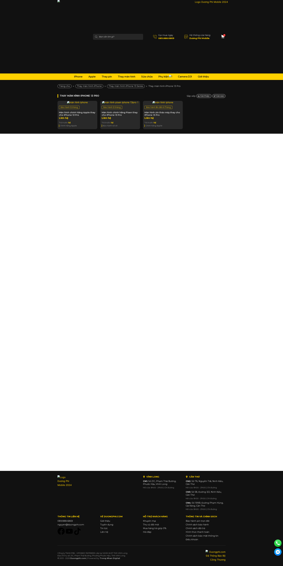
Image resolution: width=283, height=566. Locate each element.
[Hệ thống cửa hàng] (186, 37)
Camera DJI (185, 76)
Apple (92, 76)
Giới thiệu (203, 76)
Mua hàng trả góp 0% (154, 528)
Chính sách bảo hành (197, 524)
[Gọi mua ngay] (155, 37)
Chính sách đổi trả (195, 528)
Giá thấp (205, 96)
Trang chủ (64, 86)
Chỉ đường (169, 487)
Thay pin (107, 76)
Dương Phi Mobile (199, 38)
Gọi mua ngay (165, 35)
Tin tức (104, 528)
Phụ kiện (163, 76)
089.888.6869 (166, 38)
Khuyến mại (149, 521)
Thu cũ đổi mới (151, 524)
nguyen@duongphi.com (70, 524)
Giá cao (220, 96)
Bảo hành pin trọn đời (197, 521)
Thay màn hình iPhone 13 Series (126, 86)
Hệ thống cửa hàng (199, 35)
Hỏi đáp (147, 532)
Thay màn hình (126, 76)
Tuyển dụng (106, 524)
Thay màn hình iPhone (89, 86)
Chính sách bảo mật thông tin (202, 535)
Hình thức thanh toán (197, 532)
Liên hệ (104, 532)
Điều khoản (192, 539)
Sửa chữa (147, 76)
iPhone (78, 76)
